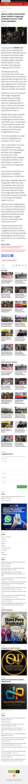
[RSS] (14, 775)
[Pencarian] (26, 4)
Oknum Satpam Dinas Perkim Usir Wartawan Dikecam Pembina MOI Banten (7, 353)
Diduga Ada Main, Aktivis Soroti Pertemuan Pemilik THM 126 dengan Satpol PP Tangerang (21, 310)
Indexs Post (3, 541)
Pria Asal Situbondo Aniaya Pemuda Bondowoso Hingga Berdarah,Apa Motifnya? (13, 596)
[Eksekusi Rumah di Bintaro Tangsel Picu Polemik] (7, 333)
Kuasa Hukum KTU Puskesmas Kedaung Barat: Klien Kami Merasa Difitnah (20, 339)
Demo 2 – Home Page (6, 537)
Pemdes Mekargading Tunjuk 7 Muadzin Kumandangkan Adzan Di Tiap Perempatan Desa (13, 588)
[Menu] (2, 4)
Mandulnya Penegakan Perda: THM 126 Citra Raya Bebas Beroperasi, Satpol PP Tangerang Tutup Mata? (7, 325)
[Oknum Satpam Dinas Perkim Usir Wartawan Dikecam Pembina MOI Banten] (7, 347)
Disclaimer (3, 539)
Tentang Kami (4, 554)
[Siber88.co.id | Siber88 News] (7, 4)
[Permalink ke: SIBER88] (2, 24)
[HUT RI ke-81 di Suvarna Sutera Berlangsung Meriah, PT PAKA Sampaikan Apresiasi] (7, 275)
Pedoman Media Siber (6, 548)
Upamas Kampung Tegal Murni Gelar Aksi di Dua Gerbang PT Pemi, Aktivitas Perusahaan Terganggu (21, 296)
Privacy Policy (4, 550)
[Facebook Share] (13, 265)
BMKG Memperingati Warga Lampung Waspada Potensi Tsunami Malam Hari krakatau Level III (13, 604)
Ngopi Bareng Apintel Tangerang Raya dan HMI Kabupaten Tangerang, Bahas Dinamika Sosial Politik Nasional (7, 310)
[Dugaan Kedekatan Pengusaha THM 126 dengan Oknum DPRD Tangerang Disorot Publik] (21, 318)
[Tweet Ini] (16, 265)
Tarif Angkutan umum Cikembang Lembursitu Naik (12, 591)
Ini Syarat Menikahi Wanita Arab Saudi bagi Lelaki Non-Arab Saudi (13, 600)
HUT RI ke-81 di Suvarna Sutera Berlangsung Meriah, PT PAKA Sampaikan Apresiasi (12, 247)
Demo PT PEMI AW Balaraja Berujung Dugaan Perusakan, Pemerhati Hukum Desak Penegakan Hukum (6, 296)
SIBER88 (5, 24)
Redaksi (3, 500)
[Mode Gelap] (23, 4)
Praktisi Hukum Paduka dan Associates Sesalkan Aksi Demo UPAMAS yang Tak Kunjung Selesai (13, 250)
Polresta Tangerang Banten (9, 260)
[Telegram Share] (22, 265)
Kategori (3, 543)
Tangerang (3, 11)
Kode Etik (3, 546)
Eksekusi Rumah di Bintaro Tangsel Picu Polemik (6, 339)
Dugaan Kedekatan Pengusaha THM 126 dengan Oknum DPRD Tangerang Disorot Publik (20, 325)
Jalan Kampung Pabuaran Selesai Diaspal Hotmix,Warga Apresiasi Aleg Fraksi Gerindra (20, 353)
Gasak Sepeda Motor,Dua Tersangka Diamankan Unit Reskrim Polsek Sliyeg (12, 569)
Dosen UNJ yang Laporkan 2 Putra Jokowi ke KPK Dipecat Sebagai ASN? (13, 578)
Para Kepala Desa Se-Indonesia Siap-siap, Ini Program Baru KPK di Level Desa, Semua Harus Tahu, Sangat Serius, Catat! (14, 583)
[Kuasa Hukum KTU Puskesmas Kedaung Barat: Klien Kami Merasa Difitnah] (21, 333)
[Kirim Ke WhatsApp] (25, 265)
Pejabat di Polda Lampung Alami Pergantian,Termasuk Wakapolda (13, 497)
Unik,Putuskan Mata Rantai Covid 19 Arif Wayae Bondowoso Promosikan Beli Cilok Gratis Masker (11, 573)
